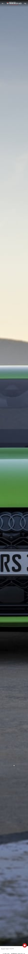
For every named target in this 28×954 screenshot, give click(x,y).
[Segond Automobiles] (14, 1)
